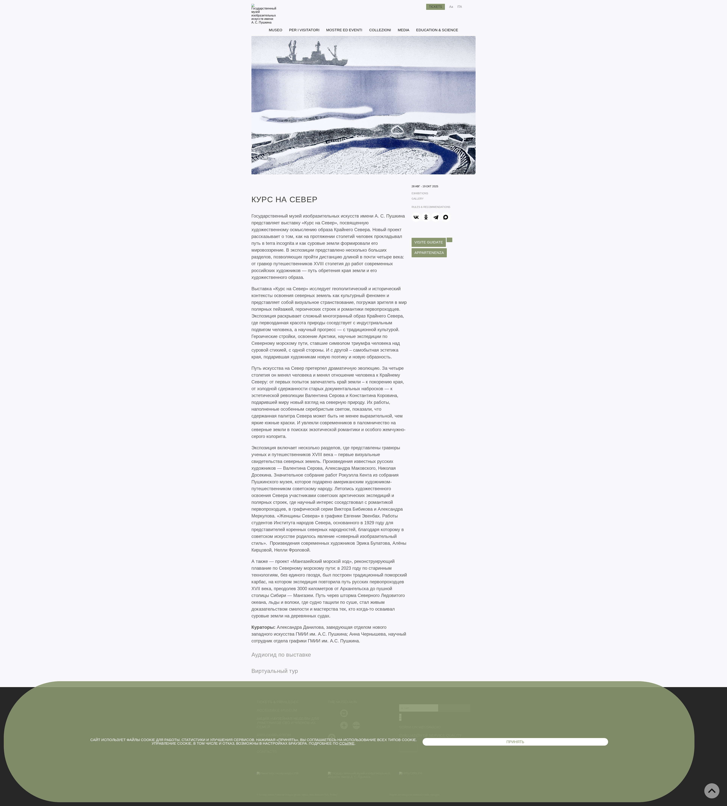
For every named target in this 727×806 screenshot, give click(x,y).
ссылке (347, 743)
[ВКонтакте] (416, 217)
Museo (275, 30)
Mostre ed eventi (344, 30)
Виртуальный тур (274, 671)
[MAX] (445, 217)
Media (403, 30)
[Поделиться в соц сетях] (470, 7)
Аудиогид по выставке (281, 655)
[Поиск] (420, 7)
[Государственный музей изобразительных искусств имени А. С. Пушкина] (263, 22)
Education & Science (437, 30)
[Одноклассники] (426, 217)
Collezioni (380, 30)
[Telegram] (435, 217)
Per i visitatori (304, 30)
